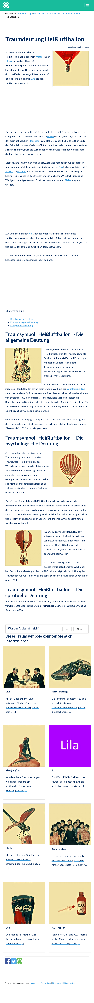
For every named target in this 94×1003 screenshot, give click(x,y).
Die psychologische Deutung (24, 322)
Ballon (50, 136)
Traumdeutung (24, 13)
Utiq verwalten (69, 983)
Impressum (35, 983)
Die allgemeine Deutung (22, 319)
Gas (61, 167)
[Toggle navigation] (87, 5)
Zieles (68, 180)
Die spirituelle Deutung (21, 325)
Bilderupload (57, 983)
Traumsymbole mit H (70, 13)
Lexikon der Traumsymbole (46, 13)
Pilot (30, 233)
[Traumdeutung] (6, 5)
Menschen (34, 140)
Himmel (9, 61)
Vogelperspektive (76, 388)
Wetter (39, 56)
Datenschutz (46, 983)
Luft (32, 78)
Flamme (9, 171)
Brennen (21, 171)
